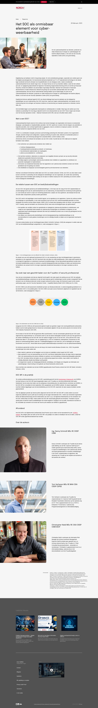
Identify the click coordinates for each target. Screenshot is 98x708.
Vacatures (19, 688)
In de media (20, 693)
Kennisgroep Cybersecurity (66, 379)
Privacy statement (45, 704)
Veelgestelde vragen (21, 663)
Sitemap (80, 704)
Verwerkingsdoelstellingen (55, 704)
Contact (19, 667)
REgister (19, 672)
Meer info (52, 1)
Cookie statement (37, 704)
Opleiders (19, 676)
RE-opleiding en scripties (23, 680)
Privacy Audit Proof (21, 684)
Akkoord (44, 1)
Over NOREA (20, 662)
